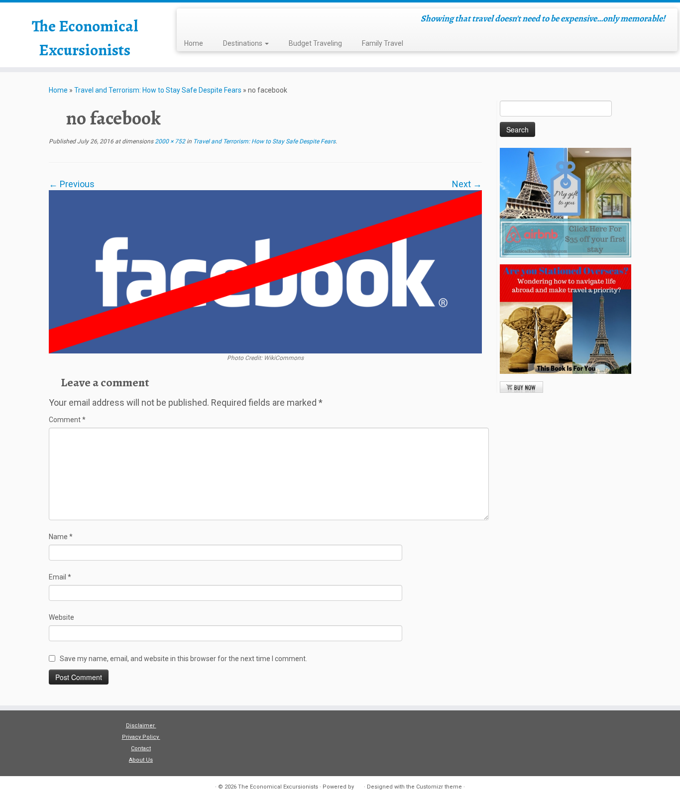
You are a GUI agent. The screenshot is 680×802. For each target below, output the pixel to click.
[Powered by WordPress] (358, 785)
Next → (467, 184)
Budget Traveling (315, 43)
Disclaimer (141, 725)
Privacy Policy (141, 737)
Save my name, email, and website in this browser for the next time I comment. (183, 659)
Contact (141, 748)
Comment (67, 420)
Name (61, 537)
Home (193, 43)
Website (61, 617)
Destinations (243, 43)
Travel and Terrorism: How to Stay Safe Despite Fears (157, 90)
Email (60, 577)
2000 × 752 (169, 141)
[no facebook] (265, 271)
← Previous (72, 184)
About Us (141, 760)
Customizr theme (439, 787)
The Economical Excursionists (85, 38)
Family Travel (382, 43)
